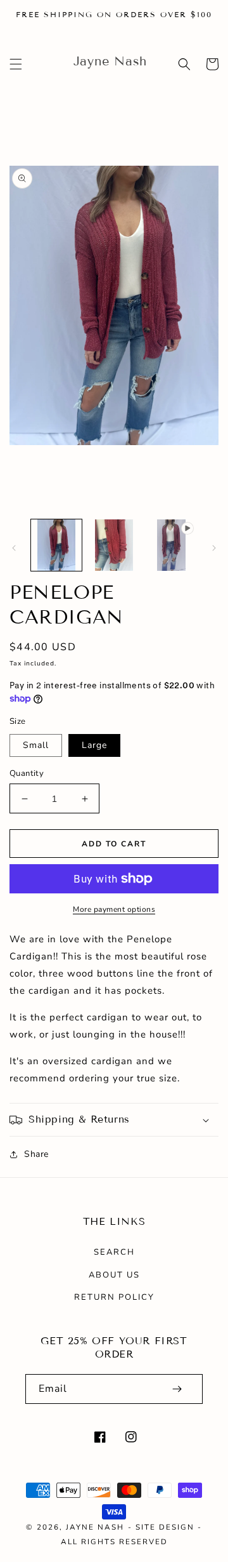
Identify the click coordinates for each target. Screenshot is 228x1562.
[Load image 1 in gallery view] (56, 544)
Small (36, 745)
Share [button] (36, 1154)
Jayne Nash (95, 1527)
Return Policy (114, 1297)
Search (114, 1252)
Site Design (165, 1527)
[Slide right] (214, 548)
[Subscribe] (176, 1389)
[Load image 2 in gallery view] (113, 544)
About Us (114, 1275)
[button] (16, 64)
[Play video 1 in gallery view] (171, 544)
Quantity (27, 773)
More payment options (114, 909)
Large (94, 745)
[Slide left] (14, 548)
